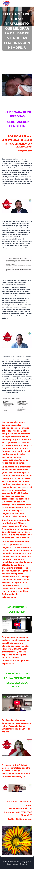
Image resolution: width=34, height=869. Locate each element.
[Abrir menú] (30, 3)
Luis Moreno (23, 864)
